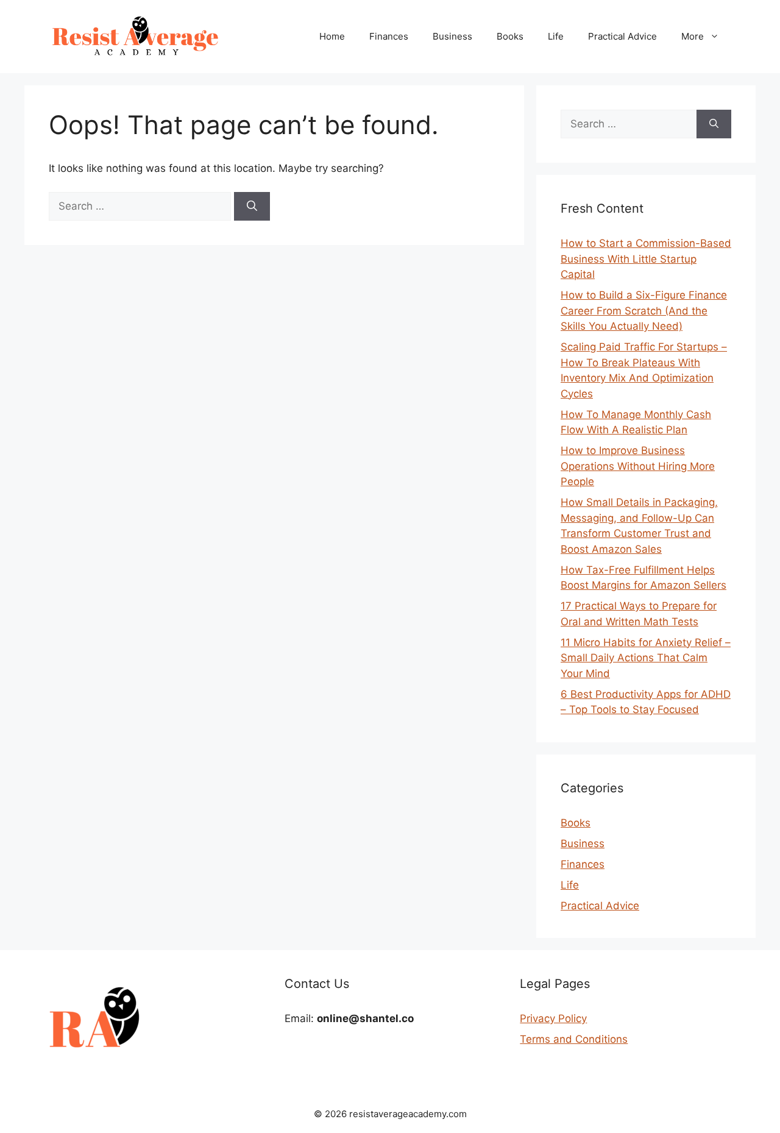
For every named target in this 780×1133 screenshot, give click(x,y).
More (692, 36)
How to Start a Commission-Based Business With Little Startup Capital (646, 258)
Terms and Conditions (574, 1039)
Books (510, 36)
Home (332, 36)
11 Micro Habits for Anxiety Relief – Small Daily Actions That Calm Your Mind (646, 658)
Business (452, 36)
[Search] (252, 206)
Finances (388, 36)
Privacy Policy (553, 1018)
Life (556, 36)
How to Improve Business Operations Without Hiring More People (638, 466)
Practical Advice (622, 36)
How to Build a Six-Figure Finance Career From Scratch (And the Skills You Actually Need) (644, 310)
